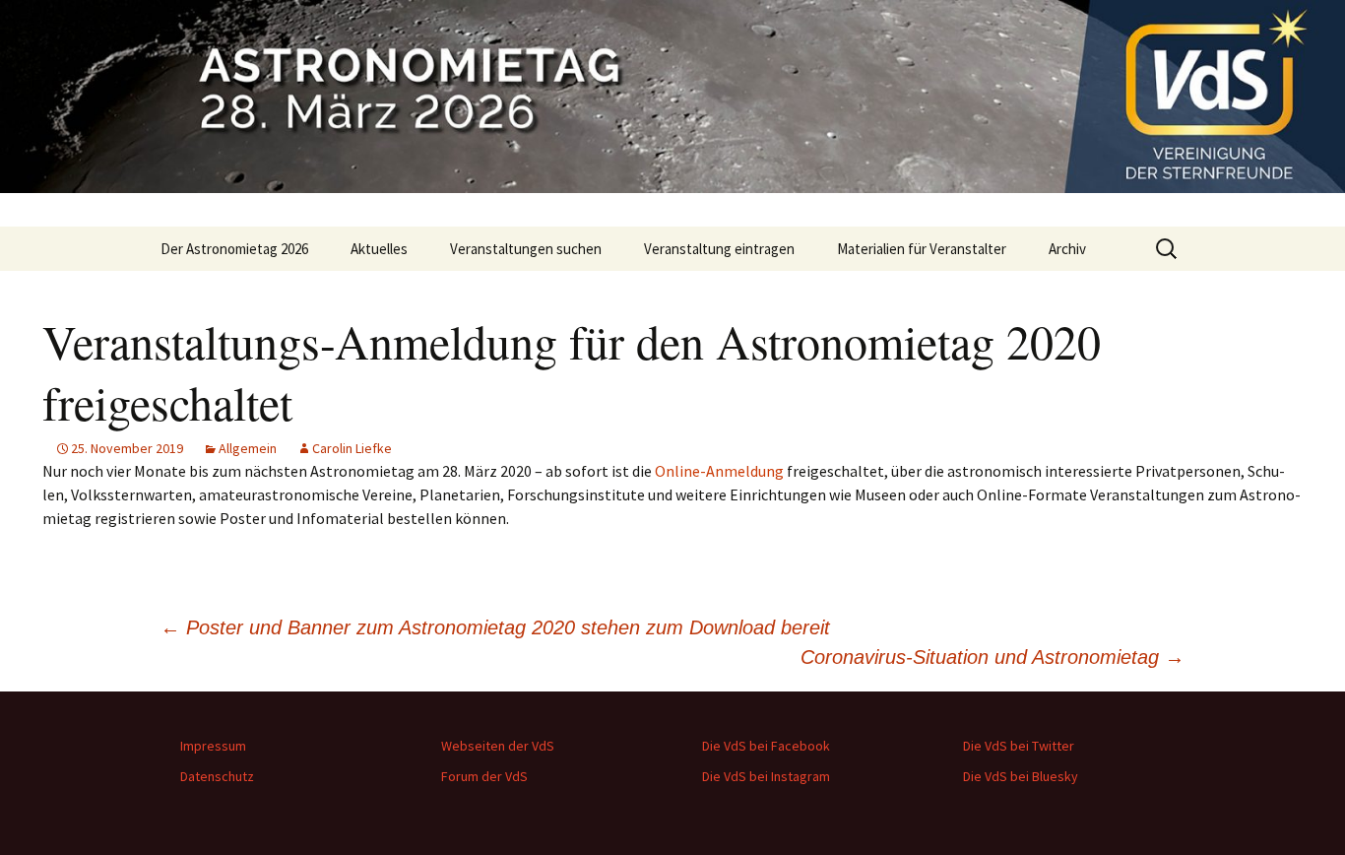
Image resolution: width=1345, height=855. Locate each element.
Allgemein (248, 448)
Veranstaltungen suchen (526, 248)
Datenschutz (217, 776)
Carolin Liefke (352, 448)
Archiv (1067, 248)
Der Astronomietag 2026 (234, 248)
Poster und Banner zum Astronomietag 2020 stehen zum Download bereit (495, 627)
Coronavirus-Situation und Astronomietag (993, 657)
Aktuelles (379, 248)
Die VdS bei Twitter (1018, 746)
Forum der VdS (484, 776)
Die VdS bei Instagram (766, 776)
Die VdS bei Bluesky (1020, 776)
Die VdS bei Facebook (766, 746)
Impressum (213, 746)
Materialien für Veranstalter (921, 248)
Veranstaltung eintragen (719, 248)
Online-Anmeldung (719, 471)
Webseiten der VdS (497, 746)
